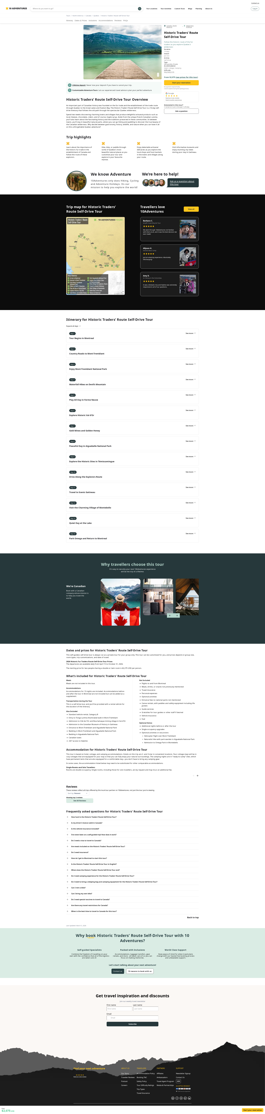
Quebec (96, 16)
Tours (68, 16)
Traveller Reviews (128, 1077)
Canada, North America (171, 26)
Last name (137, 1005)
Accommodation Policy (146, 1073)
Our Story (125, 1073)
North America (78, 16)
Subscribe (133, 1024)
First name (111, 1005)
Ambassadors (162, 1077)
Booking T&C (142, 1077)
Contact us (255, 3)
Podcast (124, 1081)
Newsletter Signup (183, 1073)
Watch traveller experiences (174, 100)
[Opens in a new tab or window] (172, 1098)
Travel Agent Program (165, 1081)
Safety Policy (142, 1081)
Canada (88, 16)
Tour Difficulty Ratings (145, 1085)
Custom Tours (180, 9)
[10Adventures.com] (16, 8)
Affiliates (160, 1073)
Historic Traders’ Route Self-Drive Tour (115, 16)
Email (109, 1014)
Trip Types (141, 1089)
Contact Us (180, 1077)
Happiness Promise (190, 26)
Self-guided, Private (171, 64)
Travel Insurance (143, 1093)
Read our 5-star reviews (172, 98)
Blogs (190, 9)
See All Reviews (79, 801)
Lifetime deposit (79, 85)
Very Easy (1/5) (169, 72)
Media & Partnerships (165, 1085)
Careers (124, 1085)
